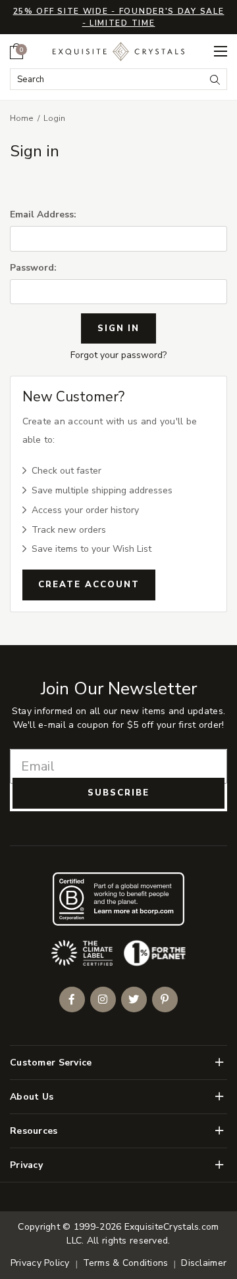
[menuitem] (16, 51)
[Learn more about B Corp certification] (118, 899)
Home (22, 118)
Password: (33, 267)
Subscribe (118, 793)
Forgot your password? (118, 355)
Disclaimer (203, 1263)
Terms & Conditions (126, 1263)
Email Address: (43, 214)
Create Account (89, 585)
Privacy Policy (40, 1263)
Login (54, 118)
